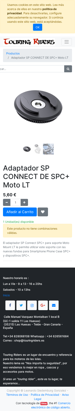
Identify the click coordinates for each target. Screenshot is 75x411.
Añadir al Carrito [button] (19, 212)
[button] (8, 112)
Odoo (44, 403)
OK (38, 27)
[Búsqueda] (68, 68)
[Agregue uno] (24, 202)
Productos (13, 53)
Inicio (6, 295)
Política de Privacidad (45, 394)
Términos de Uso (17, 394)
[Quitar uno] (6, 202)
